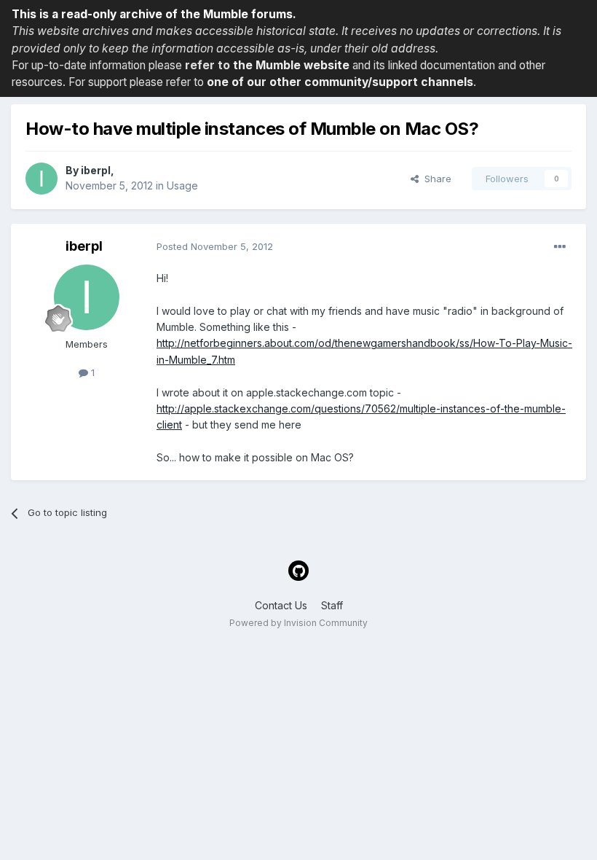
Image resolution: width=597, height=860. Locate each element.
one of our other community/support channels (340, 82)
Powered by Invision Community (298, 622)
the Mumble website (291, 65)
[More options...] (559, 247)
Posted (215, 246)
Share (435, 178)
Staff (332, 605)
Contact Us (281, 605)
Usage (182, 185)
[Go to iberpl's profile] (41, 179)
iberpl (96, 170)
